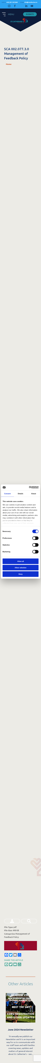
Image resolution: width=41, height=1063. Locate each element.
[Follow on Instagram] (9, 6)
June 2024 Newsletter (20, 1029)
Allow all (20, 561)
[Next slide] (35, 1014)
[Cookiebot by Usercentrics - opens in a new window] (29, 487)
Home (8, 64)
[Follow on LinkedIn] (26, 6)
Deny (21, 574)
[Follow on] (20, 6)
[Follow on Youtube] (32, 6)
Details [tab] (20, 493)
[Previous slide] (5, 1014)
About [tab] (33, 493)
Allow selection (20, 568)
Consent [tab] (7, 493)
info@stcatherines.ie (28, 2)
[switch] (35, 538)
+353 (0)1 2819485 (10, 2)
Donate (30, 14)
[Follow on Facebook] (15, 6)
